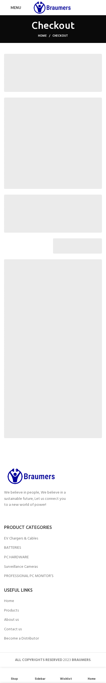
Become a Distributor (21, 638)
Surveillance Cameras (21, 567)
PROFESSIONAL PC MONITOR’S (29, 576)
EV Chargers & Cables (21, 538)
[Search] (100, 7)
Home (42, 36)
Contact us (13, 629)
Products (11, 610)
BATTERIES (12, 548)
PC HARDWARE (16, 557)
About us (11, 620)
